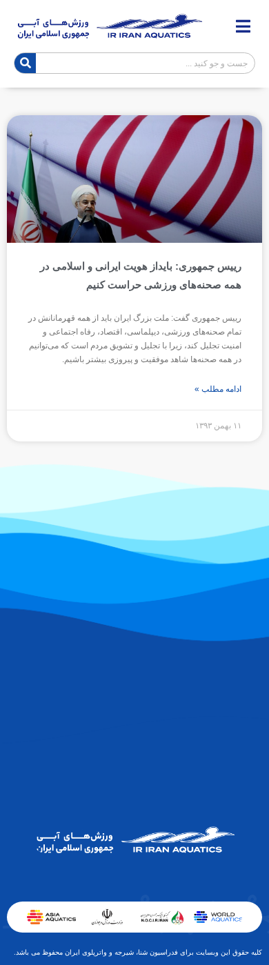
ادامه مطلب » (218, 389)
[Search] (25, 63)
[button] (243, 26)
